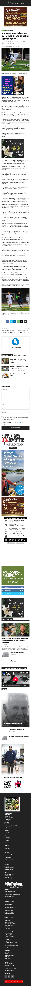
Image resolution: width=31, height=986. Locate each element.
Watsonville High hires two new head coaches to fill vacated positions (18, 360)
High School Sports (8, 30)
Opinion (6, 842)
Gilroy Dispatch (8, 933)
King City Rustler (8, 938)
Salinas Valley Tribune (10, 944)
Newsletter (7, 814)
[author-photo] (15, 342)
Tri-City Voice (8, 947)
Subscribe (7, 822)
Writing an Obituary (9, 869)
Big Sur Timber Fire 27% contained (18, 660)
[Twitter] (11, 321)
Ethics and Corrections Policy (11, 825)
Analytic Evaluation (9, 912)
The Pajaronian (8, 945)
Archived (7, 866)
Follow (21, 590)
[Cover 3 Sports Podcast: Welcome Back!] (5, 375)
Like (22, 587)
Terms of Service (8, 823)
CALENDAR (7, 872)
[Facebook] (7, 321)
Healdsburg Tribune (9, 934)
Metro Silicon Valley (9, 925)
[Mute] (25, 685)
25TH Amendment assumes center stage (19, 736)
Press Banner (8, 942)
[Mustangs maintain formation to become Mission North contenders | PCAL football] (5, 368)
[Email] (21, 321)
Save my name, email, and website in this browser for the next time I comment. (15, 418)
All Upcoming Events (9, 874)
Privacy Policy (8, 820)
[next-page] (5, 381)
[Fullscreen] (27, 685)
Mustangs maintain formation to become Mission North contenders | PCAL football (19, 368)
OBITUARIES (8, 863)
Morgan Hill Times (9, 941)
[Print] (25, 321)
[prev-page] (2, 381)
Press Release (8, 819)
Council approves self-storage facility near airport (22, 331)
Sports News (7, 847)
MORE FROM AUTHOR (20, 355)
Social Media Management (11, 909)
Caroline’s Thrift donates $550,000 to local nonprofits (8, 331)
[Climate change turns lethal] (5, 654)
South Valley (7, 958)
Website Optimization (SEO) (11, 907)
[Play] (3, 685)
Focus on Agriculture (9, 859)
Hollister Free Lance (9, 936)
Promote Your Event (9, 878)
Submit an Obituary (9, 867)
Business (7, 840)
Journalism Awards (9, 965)
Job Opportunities (9, 963)
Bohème (6, 953)
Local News (7, 837)
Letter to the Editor (9, 817)
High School (7, 848)
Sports (3, 30)
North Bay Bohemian (9, 926)
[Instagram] (9, 976)
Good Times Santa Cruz (10, 923)
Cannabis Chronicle (9, 955)
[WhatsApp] (18, 321)
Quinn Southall (5, 46)
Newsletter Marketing (10, 913)
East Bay (7, 956)
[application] (15, 679)
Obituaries (7, 864)
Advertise (7, 832)
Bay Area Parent (8, 952)
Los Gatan (7, 939)
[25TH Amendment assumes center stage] (5, 737)
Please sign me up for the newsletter (11, 422)
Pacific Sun (7, 928)
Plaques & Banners (9, 827)
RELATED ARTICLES (7, 355)
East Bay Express (9, 922)
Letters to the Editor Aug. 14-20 (16, 729)
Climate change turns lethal (17, 652)
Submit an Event (8, 877)
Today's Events (8, 875)
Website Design (8, 904)
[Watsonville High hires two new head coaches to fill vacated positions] (5, 361)
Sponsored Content (9, 910)
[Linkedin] (14, 321)
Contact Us (7, 816)
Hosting (6, 906)
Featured (7, 839)
